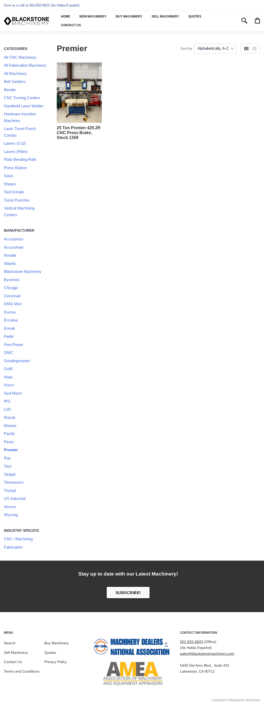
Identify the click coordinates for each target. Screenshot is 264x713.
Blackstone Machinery (23, 271)
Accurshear (13, 247)
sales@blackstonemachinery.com (207, 653)
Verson (10, 507)
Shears (10, 184)
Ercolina (11, 320)
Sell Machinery (165, 16)
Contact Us (71, 25)
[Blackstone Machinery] (26, 21)
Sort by (186, 48)
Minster (10, 425)
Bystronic (12, 279)
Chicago (11, 287)
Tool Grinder (14, 192)
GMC (8, 352)
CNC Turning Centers (22, 97)
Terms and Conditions (21, 671)
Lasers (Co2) (15, 143)
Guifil (8, 369)
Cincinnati (12, 296)
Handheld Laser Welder (23, 106)
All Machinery (15, 73)
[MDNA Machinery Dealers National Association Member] (132, 647)
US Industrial (15, 498)
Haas (8, 377)
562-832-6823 (191, 642)
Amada (10, 255)
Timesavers (14, 482)
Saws (8, 175)
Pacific (9, 433)
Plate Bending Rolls (20, 159)
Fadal (8, 336)
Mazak (9, 417)
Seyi (7, 466)
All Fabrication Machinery (25, 65)
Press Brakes (15, 168)
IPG (7, 401)
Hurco (9, 385)
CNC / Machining (18, 539)
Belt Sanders (15, 81)
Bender (10, 90)
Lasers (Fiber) (16, 151)
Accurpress (13, 239)
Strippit (9, 474)
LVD (7, 409)
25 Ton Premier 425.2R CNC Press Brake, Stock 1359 (79, 133)
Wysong (11, 514)
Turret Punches (17, 200)
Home (65, 16)
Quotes (194, 16)
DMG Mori (13, 304)
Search (9, 643)
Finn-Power (13, 344)
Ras (7, 458)
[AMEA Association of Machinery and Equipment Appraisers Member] (132, 673)
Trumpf (10, 490)
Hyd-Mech (13, 393)
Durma (9, 312)
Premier (11, 450)
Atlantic (10, 263)
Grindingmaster (17, 361)
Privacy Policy (55, 662)
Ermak (9, 328)
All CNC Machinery (20, 57)
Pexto (9, 442)
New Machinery (92, 16)
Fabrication (13, 547)
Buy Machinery (129, 16)
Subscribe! (128, 592)
